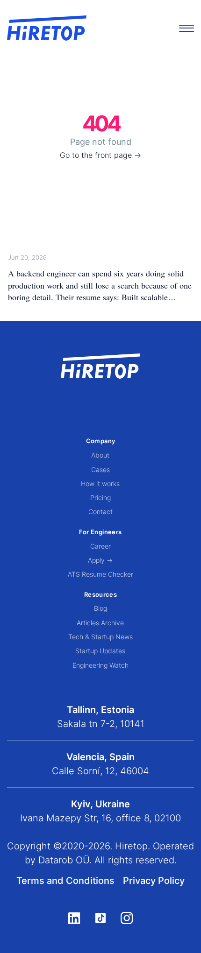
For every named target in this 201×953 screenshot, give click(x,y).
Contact (100, 511)
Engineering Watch (100, 665)
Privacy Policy (154, 880)
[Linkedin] (74, 918)
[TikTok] (100, 918)
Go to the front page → (100, 155)
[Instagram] (127, 918)
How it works (100, 483)
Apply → (100, 560)
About (100, 455)
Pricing (100, 497)
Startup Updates (100, 651)
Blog (100, 608)
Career (100, 546)
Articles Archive (100, 623)
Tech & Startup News (100, 637)
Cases (100, 469)
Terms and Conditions (65, 880)
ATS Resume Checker (100, 574)
